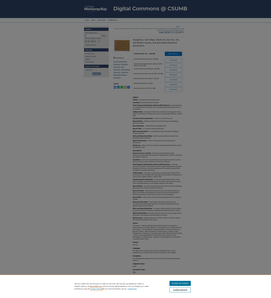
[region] (135, 286)
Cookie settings (96, 289)
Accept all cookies (180, 283)
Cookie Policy (132, 289)
